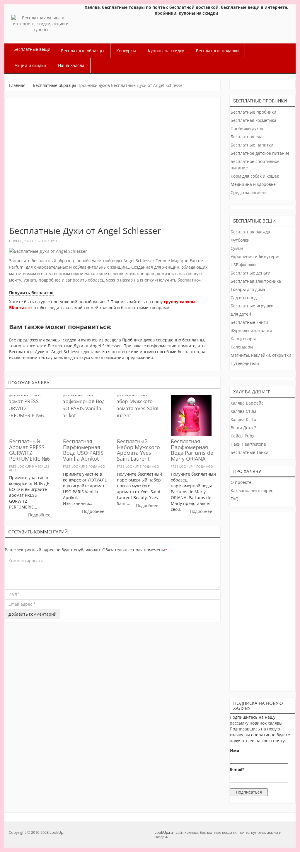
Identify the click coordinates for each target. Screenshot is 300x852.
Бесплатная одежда (250, 232)
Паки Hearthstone (248, 444)
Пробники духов (93, 85)
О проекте (241, 482)
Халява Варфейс (247, 403)
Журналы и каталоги (251, 330)
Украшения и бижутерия (256, 256)
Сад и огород (244, 297)
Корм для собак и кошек (255, 176)
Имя (234, 750)
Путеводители (245, 363)
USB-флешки (243, 264)
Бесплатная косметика (253, 120)
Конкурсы (126, 50)
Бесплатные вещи (31, 49)
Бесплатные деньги (250, 273)
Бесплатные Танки (249, 452)
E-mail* (237, 769)
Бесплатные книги (249, 322)
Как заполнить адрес (252, 490)
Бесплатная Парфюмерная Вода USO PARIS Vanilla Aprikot (83, 450)
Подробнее (39, 515)
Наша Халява (71, 65)
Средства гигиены (249, 192)
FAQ (234, 498)
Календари (242, 347)
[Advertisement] (263, 600)
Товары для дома (248, 289)
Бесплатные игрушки (252, 306)
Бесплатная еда (246, 136)
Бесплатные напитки (252, 145)
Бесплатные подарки (217, 50)
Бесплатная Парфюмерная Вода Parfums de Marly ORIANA (192, 450)
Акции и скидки (30, 65)
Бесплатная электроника (256, 281)
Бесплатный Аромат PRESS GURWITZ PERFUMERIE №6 (29, 450)
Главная (17, 85)
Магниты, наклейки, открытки (261, 355)
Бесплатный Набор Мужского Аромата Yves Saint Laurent (138, 450)
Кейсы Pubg (243, 436)
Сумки (237, 248)
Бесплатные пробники (253, 112)
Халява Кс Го (243, 419)
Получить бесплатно (31, 292)
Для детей (241, 314)
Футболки (240, 240)
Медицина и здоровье (253, 184)
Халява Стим (243, 411)
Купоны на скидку (166, 50)
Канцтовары (243, 338)
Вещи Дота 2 (243, 427)
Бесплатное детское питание (260, 153)
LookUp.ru (163, 832)
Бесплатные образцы (82, 50)
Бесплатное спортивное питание (255, 165)
